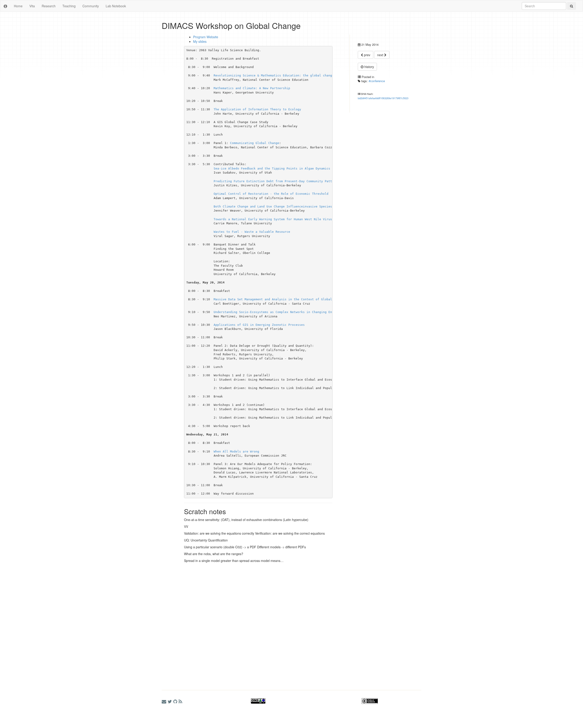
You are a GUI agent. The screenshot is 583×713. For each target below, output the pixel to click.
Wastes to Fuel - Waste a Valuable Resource (252, 231)
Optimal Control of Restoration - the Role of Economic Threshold (271, 193)
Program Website (205, 37)
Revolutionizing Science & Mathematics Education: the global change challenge (283, 75)
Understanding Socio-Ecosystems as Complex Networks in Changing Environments (282, 312)
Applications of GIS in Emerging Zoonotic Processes (259, 324)
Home (18, 6)
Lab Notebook (116, 6)
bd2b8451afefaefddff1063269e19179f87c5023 (383, 98)
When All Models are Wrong (236, 451)
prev (366, 55)
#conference (377, 81)
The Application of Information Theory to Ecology (257, 109)
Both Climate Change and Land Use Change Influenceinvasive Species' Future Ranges (286, 206)
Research (49, 6)
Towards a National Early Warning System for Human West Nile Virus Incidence (282, 219)
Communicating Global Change (254, 143)
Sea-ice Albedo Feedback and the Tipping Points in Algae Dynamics (272, 168)
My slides (200, 41)
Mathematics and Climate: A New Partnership (252, 88)
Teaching (69, 6)
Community (90, 6)
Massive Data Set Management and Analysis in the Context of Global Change (279, 299)
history (368, 66)
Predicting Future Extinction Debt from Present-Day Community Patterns (276, 181)
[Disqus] (247, 622)
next (380, 55)
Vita (32, 6)
